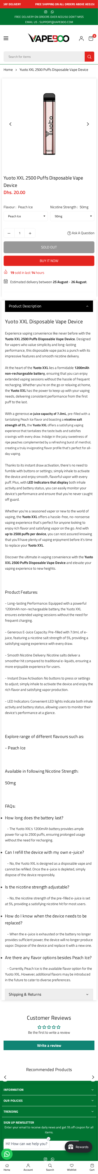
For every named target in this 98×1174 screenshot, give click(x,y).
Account (28, 1170)
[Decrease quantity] (9, 233)
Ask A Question (82, 233)
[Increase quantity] (30, 233)
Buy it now (49, 260)
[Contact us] (7, 1154)
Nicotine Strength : (69, 207)
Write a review (49, 1045)
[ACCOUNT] (81, 38)
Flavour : (18, 207)
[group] (49, 123)
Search (50, 1170)
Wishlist (71, 1170)
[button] (6, 38)
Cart (92, 1170)
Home (8, 69)
